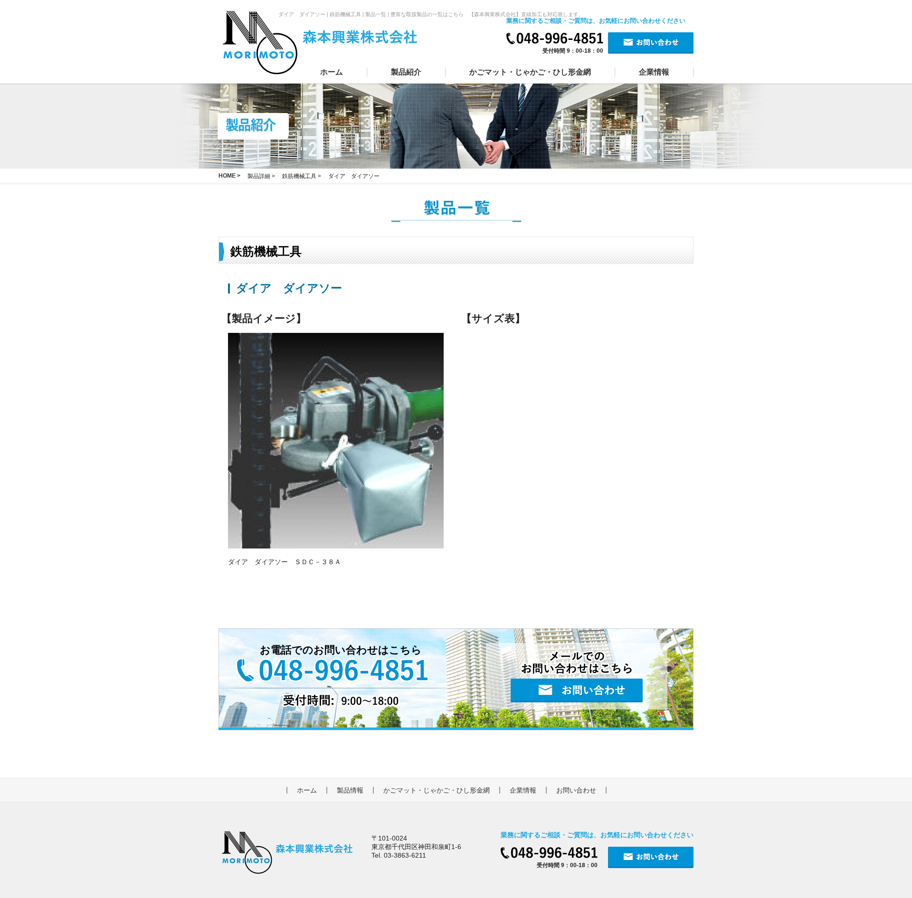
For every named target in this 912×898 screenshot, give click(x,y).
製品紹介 (406, 72)
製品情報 (350, 790)
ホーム (331, 72)
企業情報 (654, 72)
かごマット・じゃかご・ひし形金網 (530, 72)
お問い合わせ (576, 790)
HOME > (229, 175)
